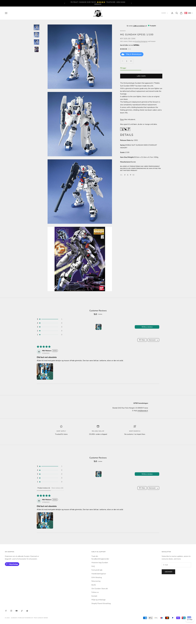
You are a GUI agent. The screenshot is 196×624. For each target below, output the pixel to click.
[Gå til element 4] (36, 49)
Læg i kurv (141, 76)
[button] (49, 319)
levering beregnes (141, 41)
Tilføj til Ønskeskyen (133, 54)
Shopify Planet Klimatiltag (101, 603)
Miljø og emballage (98, 600)
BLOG (93, 585)
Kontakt (94, 596)
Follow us (95, 592)
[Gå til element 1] (36, 27)
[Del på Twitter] (128, 175)
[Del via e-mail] (133, 175)
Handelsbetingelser (98, 574)
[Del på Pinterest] (130, 175)
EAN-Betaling (96, 577)
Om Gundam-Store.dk (99, 588)
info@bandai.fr (142, 411)
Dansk (163, 13)
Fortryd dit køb (96, 570)
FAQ (93, 566)
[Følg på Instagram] (11, 611)
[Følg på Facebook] (6, 611)
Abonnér (168, 572)
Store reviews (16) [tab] (57, 488)
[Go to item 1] (98, 327)
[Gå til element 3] (36, 42)
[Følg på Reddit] (27, 611)
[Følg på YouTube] (17, 611)
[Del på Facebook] (125, 175)
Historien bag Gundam (99, 562)
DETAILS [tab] (126, 135)
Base (122, 119)
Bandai (123, 31)
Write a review (147, 327)
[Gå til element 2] (36, 35)
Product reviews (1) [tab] (44, 488)
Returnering (95, 581)
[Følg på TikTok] (22, 611)
